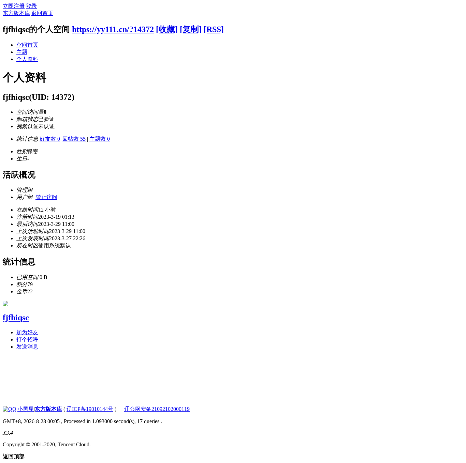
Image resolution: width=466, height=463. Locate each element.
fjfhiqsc (16, 317)
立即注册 (14, 6)
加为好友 (27, 332)
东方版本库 (16, 13)
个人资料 (27, 59)
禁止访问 (46, 197)
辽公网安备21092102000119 (157, 409)
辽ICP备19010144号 (90, 409)
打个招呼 (27, 339)
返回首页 (42, 13)
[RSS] (214, 29)
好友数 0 (50, 139)
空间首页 (27, 45)
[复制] (191, 29)
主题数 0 (99, 139)
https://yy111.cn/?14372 (113, 29)
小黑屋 (25, 409)
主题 (21, 52)
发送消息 (27, 347)
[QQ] (9, 409)
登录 (31, 6)
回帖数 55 (74, 139)
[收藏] (167, 29)
